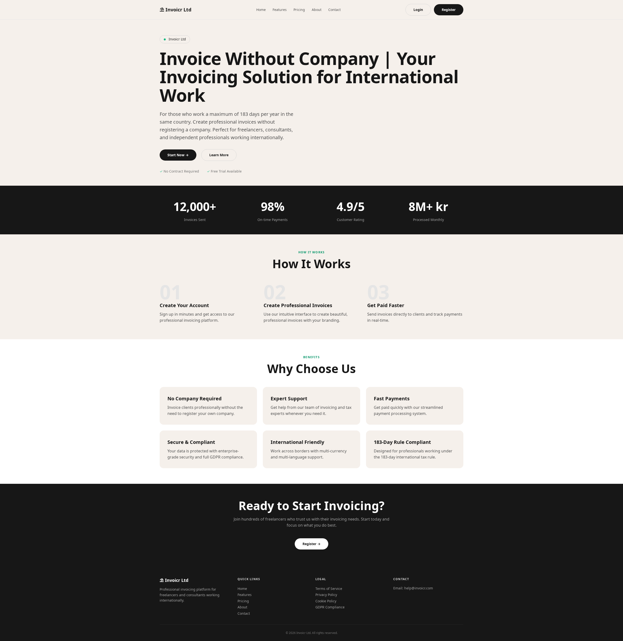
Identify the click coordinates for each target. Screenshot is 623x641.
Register (449, 9)
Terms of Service (328, 588)
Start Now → (178, 155)
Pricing (299, 9)
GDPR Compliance (330, 607)
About (316, 9)
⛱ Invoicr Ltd (176, 9)
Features (280, 9)
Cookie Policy (325, 601)
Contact (334, 9)
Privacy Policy (326, 594)
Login (418, 9)
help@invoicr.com (418, 588)
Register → (311, 543)
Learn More (219, 155)
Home (261, 9)
